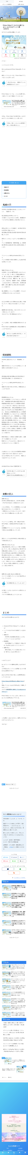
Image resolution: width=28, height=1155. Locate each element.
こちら (11, 847)
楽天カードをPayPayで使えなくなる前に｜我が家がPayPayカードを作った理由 (13, 1050)
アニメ (14, 784)
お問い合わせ (20, 1150)
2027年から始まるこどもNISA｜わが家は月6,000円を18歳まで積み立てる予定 (14, 1039)
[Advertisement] (14, 799)
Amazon (9, 784)
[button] (25, 530)
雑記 (4, 784)
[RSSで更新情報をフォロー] (14, 872)
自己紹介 (20, 1148)
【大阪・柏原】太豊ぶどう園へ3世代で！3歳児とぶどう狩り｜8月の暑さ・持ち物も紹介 (14, 1025)
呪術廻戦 (6, 190)
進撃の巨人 (7, 193)
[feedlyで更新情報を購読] (20, 869)
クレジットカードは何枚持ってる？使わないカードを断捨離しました (13, 1044)
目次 (12, 183)
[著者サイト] (8, 869)
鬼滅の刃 (6, 187)
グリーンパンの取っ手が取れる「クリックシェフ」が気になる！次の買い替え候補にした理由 (13, 1032)
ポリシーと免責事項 (7, 1150)
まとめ (6, 196)
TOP (8, 1148)
